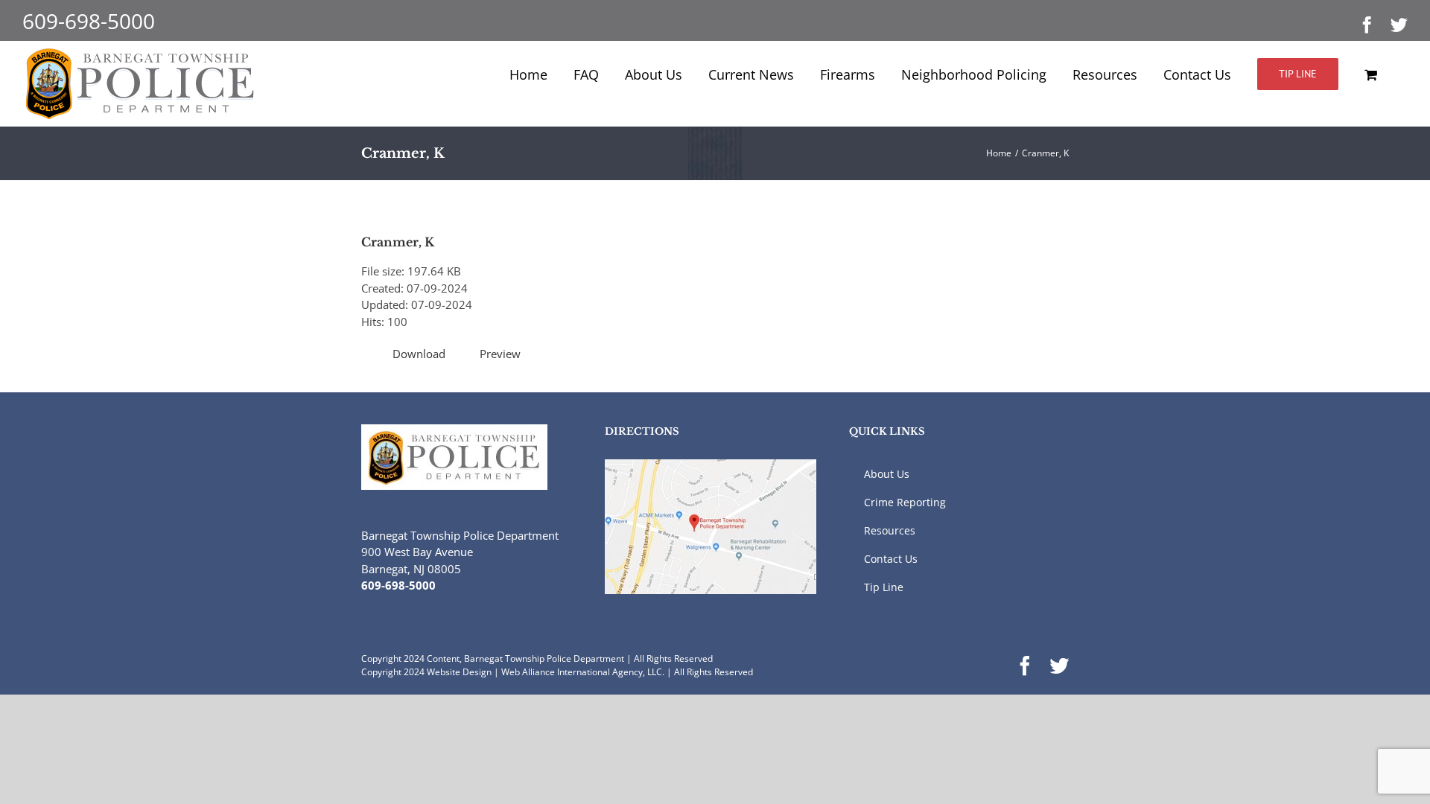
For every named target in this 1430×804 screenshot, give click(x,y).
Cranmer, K (397, 241)
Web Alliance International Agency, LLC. (582, 672)
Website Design (459, 672)
